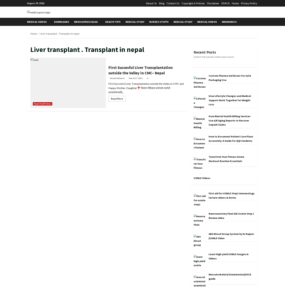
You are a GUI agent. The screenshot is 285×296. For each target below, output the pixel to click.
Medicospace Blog (86, 21)
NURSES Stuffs (159, 21)
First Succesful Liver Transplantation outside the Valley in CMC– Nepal (68, 83)
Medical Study (135, 21)
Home (235, 3)
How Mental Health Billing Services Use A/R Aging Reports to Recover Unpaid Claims (230, 120)
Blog (161, 3)
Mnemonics (229, 21)
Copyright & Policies (193, 3)
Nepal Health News (42, 104)
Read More (118, 99)
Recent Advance (117, 78)
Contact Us (173, 3)
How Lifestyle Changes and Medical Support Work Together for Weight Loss (230, 100)
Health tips (113, 21)
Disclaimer (213, 3)
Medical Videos (37, 21)
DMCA (225, 3)
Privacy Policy (249, 3)
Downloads (61, 21)
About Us (151, 3)
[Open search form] (257, 22)
